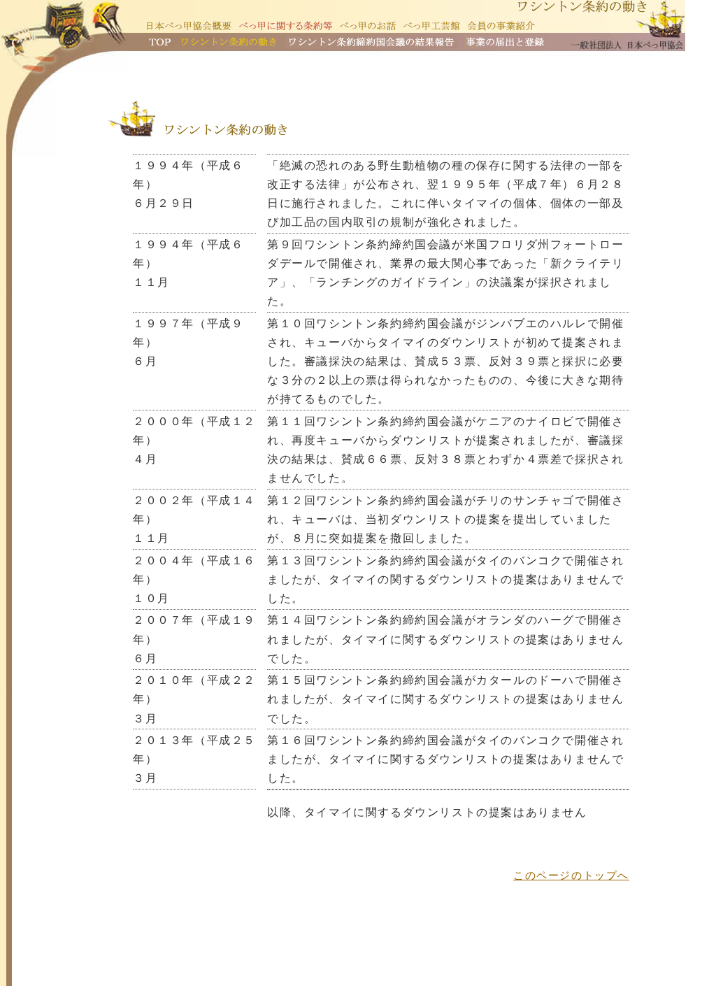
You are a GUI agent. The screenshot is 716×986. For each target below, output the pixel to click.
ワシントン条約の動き (228, 42)
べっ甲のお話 (367, 26)
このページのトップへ (571, 875)
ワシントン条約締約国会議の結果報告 (371, 42)
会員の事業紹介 (501, 26)
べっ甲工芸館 (431, 26)
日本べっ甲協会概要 (189, 26)
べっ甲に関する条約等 (285, 26)
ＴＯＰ (160, 42)
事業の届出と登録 (505, 42)
